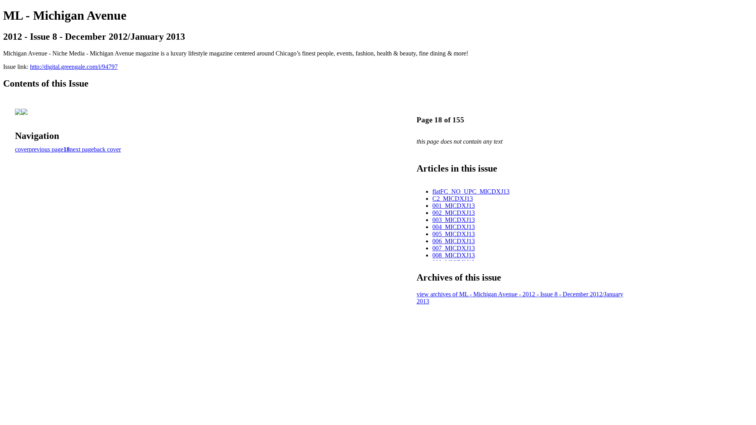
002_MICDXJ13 (453, 212)
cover (22, 149)
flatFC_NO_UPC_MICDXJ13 (471, 191)
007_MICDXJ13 (453, 248)
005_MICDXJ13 (453, 234)
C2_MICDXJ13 (452, 198)
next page (82, 149)
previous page (46, 149)
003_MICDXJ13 (453, 219)
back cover (107, 149)
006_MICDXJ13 (453, 241)
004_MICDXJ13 (453, 227)
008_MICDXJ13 (453, 255)
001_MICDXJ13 (453, 205)
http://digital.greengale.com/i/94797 (74, 66)
